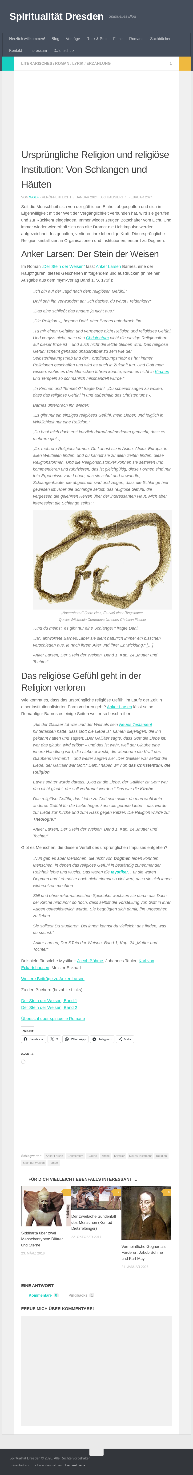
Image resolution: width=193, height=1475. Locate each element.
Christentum (97, 338)
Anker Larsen (108, 266)
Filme (118, 39)
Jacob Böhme (90, 961)
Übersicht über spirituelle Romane (53, 1018)
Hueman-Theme (74, 1465)
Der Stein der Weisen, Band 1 (49, 1000)
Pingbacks (80, 1295)
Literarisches (36, 63)
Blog (55, 39)
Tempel (54, 1162)
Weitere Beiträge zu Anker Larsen (52, 978)
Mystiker (119, 872)
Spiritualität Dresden (56, 16)
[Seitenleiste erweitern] (8, 64)
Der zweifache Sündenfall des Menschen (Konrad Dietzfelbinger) (93, 1222)
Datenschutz (63, 51)
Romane (136, 39)
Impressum (37, 51)
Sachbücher (160, 39)
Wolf (34, 197)
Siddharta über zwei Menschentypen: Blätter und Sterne (42, 1239)
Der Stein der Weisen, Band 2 (49, 1007)
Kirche (105, 1156)
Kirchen (162, 371)
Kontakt (15, 51)
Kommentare (43, 1295)
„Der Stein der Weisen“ (63, 266)
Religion (161, 1156)
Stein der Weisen (34, 1162)
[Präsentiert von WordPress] (32, 1465)
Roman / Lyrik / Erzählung (83, 63)
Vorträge (73, 39)
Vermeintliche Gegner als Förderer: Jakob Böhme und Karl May (143, 1252)
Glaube (92, 1156)
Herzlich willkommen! (27, 39)
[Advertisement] (96, 113)
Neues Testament (135, 724)
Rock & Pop (97, 39)
